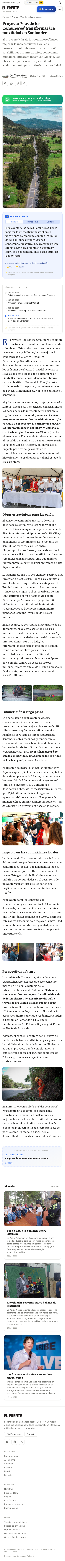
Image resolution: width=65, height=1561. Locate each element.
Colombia (8, 1467)
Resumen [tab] (14, 222)
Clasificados (10, 1500)
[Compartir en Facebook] (5, 83)
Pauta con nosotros (13, 1504)
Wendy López (20, 75)
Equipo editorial (11, 1493)
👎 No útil (20, 267)
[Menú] (60, 9)
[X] (21, 1442)
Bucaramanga (11, 1456)
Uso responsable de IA (15, 1533)
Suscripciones (11, 1508)
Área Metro (9, 1460)
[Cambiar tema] (60, 2)
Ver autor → (56, 1187)
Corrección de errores (15, 1537)
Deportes (8, 1475)
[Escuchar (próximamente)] (24, 83)
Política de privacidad (14, 1526)
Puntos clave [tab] (32, 222)
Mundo (7, 1471)
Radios (7, 1496)
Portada (5, 17)
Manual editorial (12, 1529)
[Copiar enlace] (18, 83)
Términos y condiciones (15, 1522)
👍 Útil (9, 267)
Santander (9, 1463)
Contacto (31, 1434)
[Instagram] (14, 1442)
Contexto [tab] (51, 222)
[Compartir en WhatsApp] (11, 83)
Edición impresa (13, 1434)
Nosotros (8, 1489)
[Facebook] (7, 1442)
